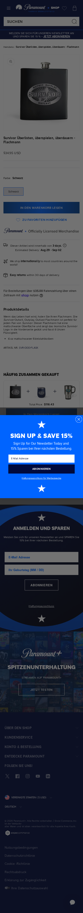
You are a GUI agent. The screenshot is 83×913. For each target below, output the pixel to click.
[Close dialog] (79, 419)
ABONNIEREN (41, 468)
